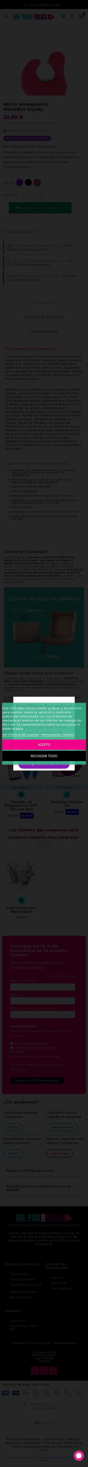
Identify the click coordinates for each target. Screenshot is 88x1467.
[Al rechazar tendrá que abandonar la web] (44, 763)
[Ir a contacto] (79, 1456)
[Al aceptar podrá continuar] (44, 752)
